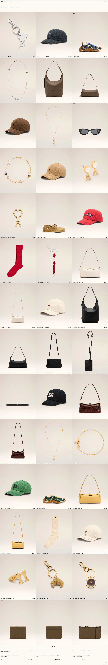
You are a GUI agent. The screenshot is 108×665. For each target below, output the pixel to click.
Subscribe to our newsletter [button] (4, 656)
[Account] (104, 2)
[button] (102, 662)
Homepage (2, 648)
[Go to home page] (6, 1)
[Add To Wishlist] (35, 13)
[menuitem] (42, 2)
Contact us (38, 656)
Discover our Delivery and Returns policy (77, 656)
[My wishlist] (105, 2)
